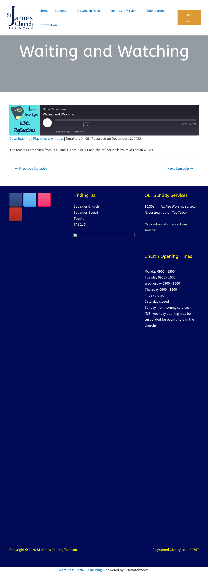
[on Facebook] (15, 200)
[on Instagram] (44, 200)
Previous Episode (31, 168)
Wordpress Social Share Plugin (81, 569)
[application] (68, 10)
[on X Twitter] (29, 200)
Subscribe (62, 131)
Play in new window (48, 138)
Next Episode (180, 168)
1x (87, 125)
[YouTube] (15, 214)
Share (79, 131)
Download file (19, 138)
